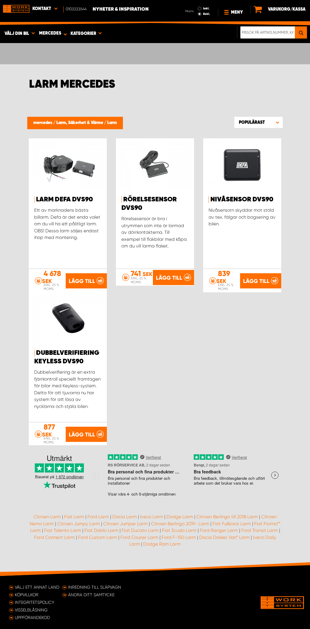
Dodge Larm (180, 517)
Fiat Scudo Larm (179, 530)
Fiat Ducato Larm (140, 530)
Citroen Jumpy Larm (78, 523)
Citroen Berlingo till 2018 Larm (227, 517)
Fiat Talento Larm (62, 530)
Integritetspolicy (34, 602)
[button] (258, 122)
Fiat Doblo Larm (101, 530)
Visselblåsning (31, 609)
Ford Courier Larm (139, 537)
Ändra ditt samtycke (91, 594)
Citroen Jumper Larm (125, 523)
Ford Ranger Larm (219, 530)
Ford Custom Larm (97, 537)
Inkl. (206, 8)
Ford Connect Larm (54, 537)
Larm (112, 123)
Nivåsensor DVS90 (241, 199)
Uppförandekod (32, 617)
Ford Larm (98, 517)
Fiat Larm (74, 517)
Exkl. (206, 13)
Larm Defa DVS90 (64, 199)
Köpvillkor (26, 594)
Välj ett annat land (37, 587)
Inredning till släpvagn (94, 587)
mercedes (43, 123)
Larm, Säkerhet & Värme (80, 123)
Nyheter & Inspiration (121, 9)
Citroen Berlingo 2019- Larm (180, 523)
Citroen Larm (47, 517)
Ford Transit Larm (259, 530)
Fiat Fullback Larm (232, 523)
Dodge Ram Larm (162, 544)
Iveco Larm (151, 517)
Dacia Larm (124, 517)
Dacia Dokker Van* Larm (224, 537)
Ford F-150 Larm (179, 537)
